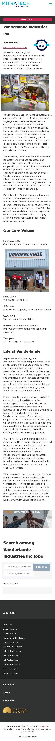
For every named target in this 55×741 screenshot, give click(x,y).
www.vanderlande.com (15, 47)
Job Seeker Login (10, 660)
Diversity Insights (10, 669)
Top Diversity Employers (14, 638)
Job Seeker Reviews (12, 651)
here (44, 726)
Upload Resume (10, 629)
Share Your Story (10, 673)
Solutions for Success (12, 647)
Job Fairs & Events (11, 656)
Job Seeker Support (12, 664)
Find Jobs (7, 625)
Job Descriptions (10, 642)
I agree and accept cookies (28, 736)
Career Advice (9, 633)
